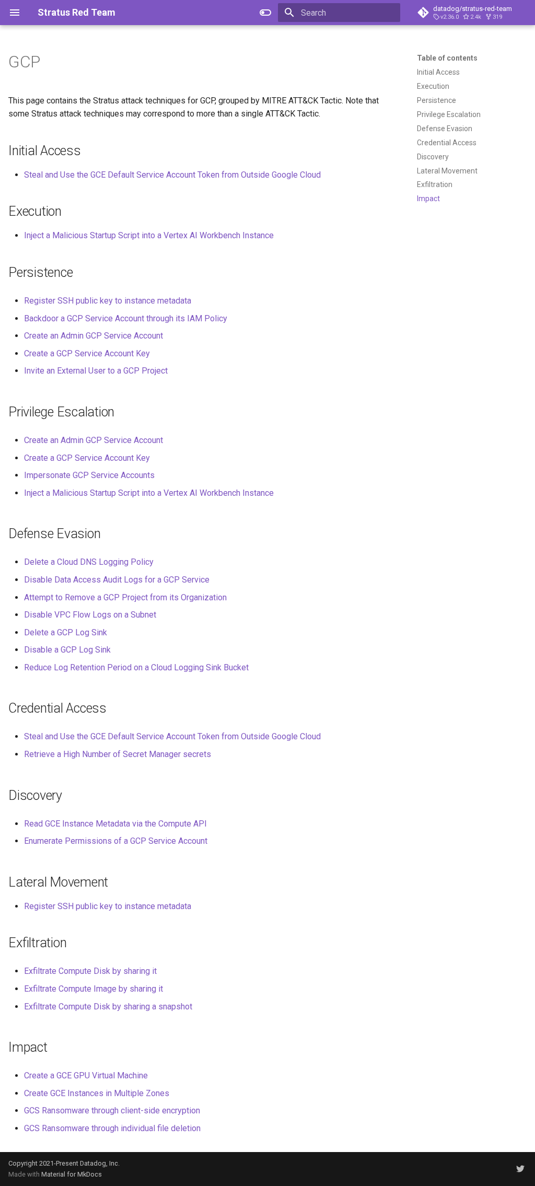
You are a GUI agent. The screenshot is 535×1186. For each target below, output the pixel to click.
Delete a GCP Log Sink (65, 632)
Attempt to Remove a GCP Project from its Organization (125, 597)
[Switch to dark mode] (265, 12)
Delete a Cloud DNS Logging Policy (89, 562)
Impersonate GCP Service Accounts (89, 475)
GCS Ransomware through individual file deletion (112, 1128)
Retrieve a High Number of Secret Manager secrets (117, 754)
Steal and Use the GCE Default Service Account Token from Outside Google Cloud (172, 175)
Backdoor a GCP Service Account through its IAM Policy (125, 318)
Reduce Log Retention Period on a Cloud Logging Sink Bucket (136, 667)
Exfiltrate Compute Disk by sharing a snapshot (108, 1006)
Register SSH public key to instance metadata (107, 301)
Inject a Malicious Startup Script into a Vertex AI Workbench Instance (149, 235)
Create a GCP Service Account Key (87, 353)
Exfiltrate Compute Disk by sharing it (90, 971)
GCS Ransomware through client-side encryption (112, 1110)
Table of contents (447, 58)
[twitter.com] (520, 1168)
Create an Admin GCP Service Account (93, 336)
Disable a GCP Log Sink (67, 650)
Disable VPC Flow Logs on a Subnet (90, 615)
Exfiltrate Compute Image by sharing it (93, 989)
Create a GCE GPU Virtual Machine (86, 1075)
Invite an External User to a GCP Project (96, 371)
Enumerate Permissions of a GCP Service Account (115, 841)
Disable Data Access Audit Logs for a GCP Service (117, 580)
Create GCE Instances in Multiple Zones (96, 1093)
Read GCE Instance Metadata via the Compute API (115, 824)
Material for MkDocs (71, 1174)
